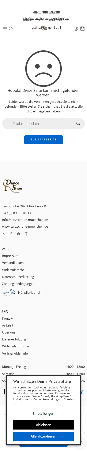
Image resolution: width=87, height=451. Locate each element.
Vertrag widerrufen (16, 353)
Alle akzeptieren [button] (43, 436)
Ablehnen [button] (43, 425)
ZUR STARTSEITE (43, 139)
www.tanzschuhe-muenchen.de (25, 226)
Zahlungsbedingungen (18, 284)
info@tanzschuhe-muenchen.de (45, 20)
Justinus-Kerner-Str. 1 (44, 27)
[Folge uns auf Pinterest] (18, 234)
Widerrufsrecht (13, 270)
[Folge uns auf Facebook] (11, 234)
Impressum (10, 256)
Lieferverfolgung (14, 339)
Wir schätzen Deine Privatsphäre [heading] (42, 381)
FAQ (5, 311)
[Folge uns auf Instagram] (26, 234)
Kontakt (7, 318)
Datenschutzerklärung (18, 277)
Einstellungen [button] (43, 413)
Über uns (8, 332)
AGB (5, 249)
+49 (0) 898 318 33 (45, 12)
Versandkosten (13, 263)
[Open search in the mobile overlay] (43, 123)
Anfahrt (7, 325)
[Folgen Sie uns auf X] (3, 233)
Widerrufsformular (15, 346)
